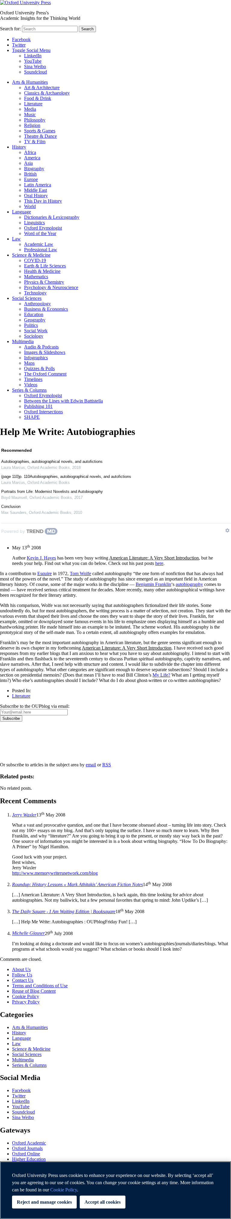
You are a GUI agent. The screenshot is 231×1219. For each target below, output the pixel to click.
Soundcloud (35, 71)
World (30, 206)
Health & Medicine (42, 271)
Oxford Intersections (43, 411)
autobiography (189, 584)
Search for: (10, 28)
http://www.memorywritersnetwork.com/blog (55, 873)
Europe (31, 179)
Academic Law (38, 244)
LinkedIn (33, 55)
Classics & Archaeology (47, 92)
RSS (106, 764)
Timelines (33, 379)
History (19, 146)
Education (33, 314)
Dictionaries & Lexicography (51, 217)
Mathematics (36, 276)
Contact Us (22, 980)
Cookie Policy (25, 996)
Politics (31, 325)
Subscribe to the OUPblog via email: (34, 706)
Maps (29, 363)
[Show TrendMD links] (227, 530)
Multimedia (23, 341)
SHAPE (32, 417)
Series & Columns (29, 390)
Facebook (21, 39)
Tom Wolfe (80, 573)
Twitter (19, 44)
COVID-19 (35, 260)
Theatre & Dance (40, 136)
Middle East (35, 190)
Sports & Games (39, 130)
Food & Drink (37, 98)
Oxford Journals (27, 1148)
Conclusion (10, 506)
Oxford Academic (29, 1142)
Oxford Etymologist (43, 228)
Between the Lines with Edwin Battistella (63, 400)
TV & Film (34, 141)
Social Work (36, 330)
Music (30, 114)
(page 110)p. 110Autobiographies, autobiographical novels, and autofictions (66, 476)
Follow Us (22, 974)
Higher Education (29, 1159)
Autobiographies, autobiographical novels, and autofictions (52, 461)
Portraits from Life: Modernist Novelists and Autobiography (52, 491)
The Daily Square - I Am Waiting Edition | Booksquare (64, 911)
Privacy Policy (17, 742)
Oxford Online (26, 1153)
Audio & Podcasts (41, 346)
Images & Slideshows (44, 352)
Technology (35, 292)
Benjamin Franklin (153, 584)
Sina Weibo (35, 66)
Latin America (37, 184)
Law (16, 238)
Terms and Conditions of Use (40, 985)
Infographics (36, 357)
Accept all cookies (103, 1202)
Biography (34, 168)
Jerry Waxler (24, 814)
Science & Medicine (31, 255)
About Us (21, 969)
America (32, 157)
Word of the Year (40, 233)
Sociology (33, 336)
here (159, 563)
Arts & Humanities (30, 82)
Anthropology (37, 303)
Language (21, 211)
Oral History (36, 195)
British (30, 174)
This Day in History (43, 201)
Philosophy (34, 119)
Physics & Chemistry (44, 282)
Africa (30, 152)
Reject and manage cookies (44, 1202)
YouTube (33, 61)
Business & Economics (46, 309)
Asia (28, 163)
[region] (115, 1190)
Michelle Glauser (28, 933)
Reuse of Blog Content (34, 991)
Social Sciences (27, 298)
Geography (34, 319)
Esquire (44, 573)
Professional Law (40, 249)
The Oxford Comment (45, 373)
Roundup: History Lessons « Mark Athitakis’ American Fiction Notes (77, 884)
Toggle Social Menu (31, 50)
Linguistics (34, 222)
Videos (30, 384)
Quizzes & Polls (39, 368)
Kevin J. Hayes (41, 557)
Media (30, 109)
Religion (32, 125)
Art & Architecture (42, 87)
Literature (33, 103)
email (91, 764)
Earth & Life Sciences (45, 265)
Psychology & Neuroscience (51, 287)
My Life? (161, 674)
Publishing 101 (38, 406)
